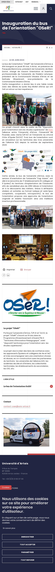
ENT (27, 2)
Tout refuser (27, 560)
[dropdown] (43, 8)
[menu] (36, 8)
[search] (51, 8)
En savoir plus (9, 528)
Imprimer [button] (11, 269)
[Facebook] (4, 275)
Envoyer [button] (27, 270)
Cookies (5, 487)
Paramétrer (27, 552)
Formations (11, 488)
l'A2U (50, 129)
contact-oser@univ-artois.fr (17, 406)
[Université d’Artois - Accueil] (8, 8)
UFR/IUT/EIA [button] (5, 2)
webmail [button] (34, 2)
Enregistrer (27, 537)
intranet (19, 2)
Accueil (7, 48)
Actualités (16, 48)
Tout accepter (27, 544)
